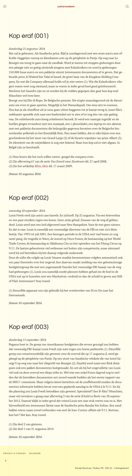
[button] (4, 6)
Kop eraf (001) (28, 36)
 (41, 166)
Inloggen (35, 453)
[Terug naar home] (66, 6)
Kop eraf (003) (28, 327)
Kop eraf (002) (28, 198)
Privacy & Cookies (14, 453)
